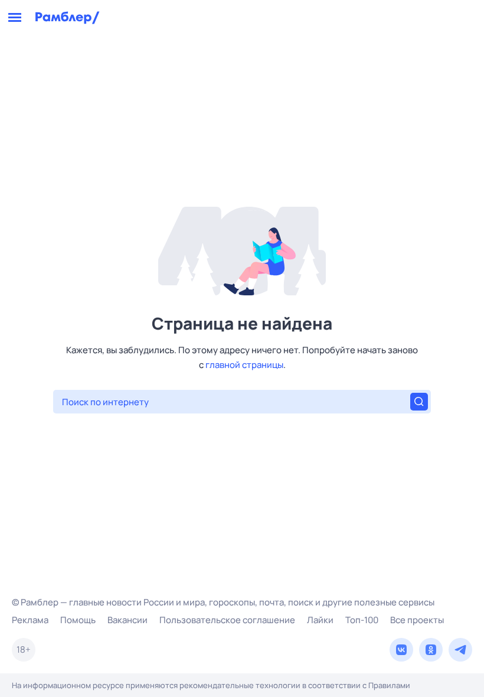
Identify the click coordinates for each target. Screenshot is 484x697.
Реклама (30, 620)
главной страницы (244, 365)
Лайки (320, 620)
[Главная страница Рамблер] (67, 18)
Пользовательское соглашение (227, 620)
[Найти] (419, 402)
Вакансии (127, 620)
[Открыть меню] (15, 18)
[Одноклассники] (431, 650)
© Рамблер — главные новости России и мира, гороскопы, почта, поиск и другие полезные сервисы (223, 602)
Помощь (78, 620)
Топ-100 (361, 620)
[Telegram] (460, 650)
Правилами (389, 685)
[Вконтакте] (401, 650)
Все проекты (417, 620)
